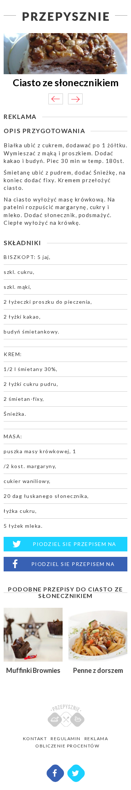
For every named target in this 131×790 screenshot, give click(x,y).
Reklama (96, 738)
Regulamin (66, 738)
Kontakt (35, 738)
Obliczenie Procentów (67, 746)
